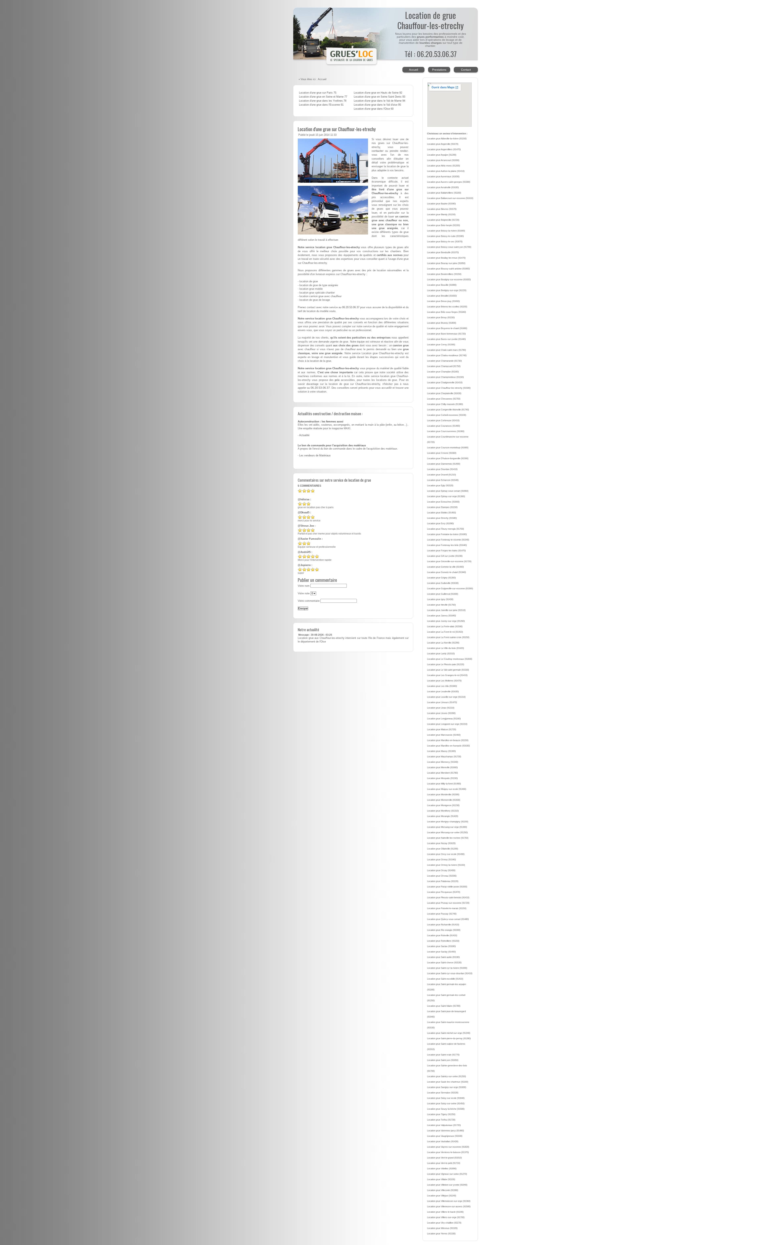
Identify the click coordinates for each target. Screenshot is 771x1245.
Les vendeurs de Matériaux (315, 455)
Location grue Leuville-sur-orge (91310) (446, 697)
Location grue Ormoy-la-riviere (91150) (446, 865)
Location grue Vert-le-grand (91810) (444, 1157)
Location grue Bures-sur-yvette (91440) (446, 339)
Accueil (413, 69)
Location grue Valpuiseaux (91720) (444, 1125)
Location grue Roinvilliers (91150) (443, 941)
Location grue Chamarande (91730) (444, 361)
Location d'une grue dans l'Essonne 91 (321, 104)
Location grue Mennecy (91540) (442, 762)
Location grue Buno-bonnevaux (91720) (446, 333)
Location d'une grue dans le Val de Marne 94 (379, 100)
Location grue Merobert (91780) (442, 773)
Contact (466, 69)
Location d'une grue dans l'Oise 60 (374, 108)
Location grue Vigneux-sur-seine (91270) (447, 1174)
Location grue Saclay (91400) (441, 951)
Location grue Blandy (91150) (441, 214)
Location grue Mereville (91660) (442, 767)
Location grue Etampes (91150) (442, 507)
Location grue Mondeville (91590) (443, 794)
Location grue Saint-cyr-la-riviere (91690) (447, 968)
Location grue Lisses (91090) (441, 713)
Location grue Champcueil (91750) (444, 366)
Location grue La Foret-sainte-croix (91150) (448, 637)
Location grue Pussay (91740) (442, 914)
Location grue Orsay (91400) (441, 870)
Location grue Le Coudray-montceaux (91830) (449, 659)
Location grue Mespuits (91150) (442, 778)
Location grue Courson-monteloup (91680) (447, 447)
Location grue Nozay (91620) (441, 843)
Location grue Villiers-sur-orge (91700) (446, 1217)
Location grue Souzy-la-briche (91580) (446, 1109)
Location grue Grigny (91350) (441, 577)
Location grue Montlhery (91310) (443, 811)
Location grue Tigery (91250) (441, 1114)
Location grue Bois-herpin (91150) (443, 225)
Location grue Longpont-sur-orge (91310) (447, 724)
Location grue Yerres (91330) (441, 1233)
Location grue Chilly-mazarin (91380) (445, 404)
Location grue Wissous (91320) (442, 1228)
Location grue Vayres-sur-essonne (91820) (448, 1147)
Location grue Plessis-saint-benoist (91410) (448, 897)
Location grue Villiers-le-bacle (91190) (445, 1212)
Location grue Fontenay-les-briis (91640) (447, 545)
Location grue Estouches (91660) (443, 502)
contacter (377, 150)
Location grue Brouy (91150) (441, 317)
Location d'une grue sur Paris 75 (317, 92)
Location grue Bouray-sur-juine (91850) (446, 263)
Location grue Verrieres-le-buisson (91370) (448, 1152)
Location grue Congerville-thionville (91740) (448, 409)
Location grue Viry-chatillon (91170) (444, 1223)
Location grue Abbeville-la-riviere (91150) (447, 138)
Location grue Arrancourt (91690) (443, 160)
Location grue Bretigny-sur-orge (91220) (446, 290)
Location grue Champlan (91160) (443, 371)
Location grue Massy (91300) (441, 751)
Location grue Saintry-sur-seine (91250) (446, 1076)
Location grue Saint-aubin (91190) (443, 957)
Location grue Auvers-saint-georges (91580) (448, 182)
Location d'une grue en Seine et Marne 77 (323, 96)
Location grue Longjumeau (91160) (444, 718)
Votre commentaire (309, 601)
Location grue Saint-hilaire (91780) (443, 1006)
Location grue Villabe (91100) (441, 1179)
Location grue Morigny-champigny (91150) (447, 821)
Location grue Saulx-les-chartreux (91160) (447, 1082)
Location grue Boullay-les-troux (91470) (446, 258)
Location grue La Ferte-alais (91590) (445, 626)
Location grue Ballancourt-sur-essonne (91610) (450, 198)
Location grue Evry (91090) (440, 523)
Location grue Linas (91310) (440, 708)
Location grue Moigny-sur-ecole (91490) (446, 789)
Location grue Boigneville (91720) (443, 220)
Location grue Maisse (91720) (441, 729)
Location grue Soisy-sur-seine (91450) (446, 1103)
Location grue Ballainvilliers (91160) (444, 193)
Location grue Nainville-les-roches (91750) (447, 838)
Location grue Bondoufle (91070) (443, 252)
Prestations (439, 69)
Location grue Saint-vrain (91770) (443, 1054)
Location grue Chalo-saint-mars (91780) (446, 350)
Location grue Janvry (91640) (441, 615)
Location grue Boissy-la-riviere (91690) (446, 230)
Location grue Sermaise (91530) (442, 1092)
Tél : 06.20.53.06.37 (431, 53)
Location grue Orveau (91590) (442, 876)
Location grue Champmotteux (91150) (445, 377)
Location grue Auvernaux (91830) (443, 176)
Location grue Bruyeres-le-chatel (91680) (447, 328)
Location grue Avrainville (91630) (443, 187)
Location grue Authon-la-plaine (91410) (446, 171)
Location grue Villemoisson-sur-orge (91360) (448, 1201)
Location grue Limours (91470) (442, 702)
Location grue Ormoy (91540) (441, 859)
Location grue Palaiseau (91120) (442, 881)
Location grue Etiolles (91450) (441, 512)
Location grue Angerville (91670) (442, 144)
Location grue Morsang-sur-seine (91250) (447, 832)
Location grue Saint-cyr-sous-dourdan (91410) (449, 973)
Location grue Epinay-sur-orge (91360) (446, 496)
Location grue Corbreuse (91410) (443, 420)
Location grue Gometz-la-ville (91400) (445, 567)
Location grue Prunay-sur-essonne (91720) (448, 903)
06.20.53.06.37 (350, 307)
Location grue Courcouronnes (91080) (445, 431)
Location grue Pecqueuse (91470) (443, 892)
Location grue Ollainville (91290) (442, 848)
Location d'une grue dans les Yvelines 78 (322, 100)
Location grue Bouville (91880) (442, 285)
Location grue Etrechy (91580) (442, 518)
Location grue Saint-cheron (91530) (444, 962)
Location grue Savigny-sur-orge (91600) (446, 1087)
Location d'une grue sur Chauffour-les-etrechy (337, 129)
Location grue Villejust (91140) (441, 1195)
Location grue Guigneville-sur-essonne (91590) (450, 588)
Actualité (304, 435)
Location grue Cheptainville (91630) (444, 393)
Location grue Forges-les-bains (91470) (446, 550)
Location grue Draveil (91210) (441, 474)
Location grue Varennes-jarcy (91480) (445, 1130)
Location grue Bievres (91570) (442, 209)
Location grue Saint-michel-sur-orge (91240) (448, 1033)
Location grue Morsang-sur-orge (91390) (447, 827)
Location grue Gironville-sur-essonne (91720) (449, 561)
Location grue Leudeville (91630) (443, 691)
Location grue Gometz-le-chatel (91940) (446, 572)
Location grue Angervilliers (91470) (444, 149)
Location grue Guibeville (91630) (443, 583)
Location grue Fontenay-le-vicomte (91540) (448, 539)
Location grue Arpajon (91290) (441, 155)
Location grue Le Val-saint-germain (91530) (448, 670)
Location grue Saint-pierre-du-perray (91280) (449, 1038)
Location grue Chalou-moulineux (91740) (447, 355)
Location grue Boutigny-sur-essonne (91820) (449, 279)
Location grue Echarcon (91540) (443, 480)
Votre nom (304, 585)
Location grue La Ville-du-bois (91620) (445, 648)
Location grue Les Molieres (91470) (444, 680)
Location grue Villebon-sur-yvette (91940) (447, 1185)
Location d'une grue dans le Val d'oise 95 (377, 104)
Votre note (304, 593)
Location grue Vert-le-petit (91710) (443, 1163)
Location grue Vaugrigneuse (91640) (444, 1136)
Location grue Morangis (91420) (442, 816)
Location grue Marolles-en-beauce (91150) (447, 740)
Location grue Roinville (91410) (442, 935)
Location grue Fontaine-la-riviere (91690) (447, 534)
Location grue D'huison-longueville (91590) (447, 458)
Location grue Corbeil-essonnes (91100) (446, 415)
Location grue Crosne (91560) (441, 453)
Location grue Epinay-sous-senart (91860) (447, 491)
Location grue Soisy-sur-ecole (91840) (446, 1098)
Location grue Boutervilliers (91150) (444, 274)
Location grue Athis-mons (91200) (443, 165)
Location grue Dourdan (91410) (442, 469)
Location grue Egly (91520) (440, 485)
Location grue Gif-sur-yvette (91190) (445, 556)
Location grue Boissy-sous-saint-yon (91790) (449, 247)
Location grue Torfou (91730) (441, 1120)
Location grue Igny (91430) (440, 599)
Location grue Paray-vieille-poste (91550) (447, 886)
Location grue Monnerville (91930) (443, 800)
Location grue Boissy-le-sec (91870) (445, 241)
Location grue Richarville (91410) (443, 924)
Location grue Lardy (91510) (441, 653)
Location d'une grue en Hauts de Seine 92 (378, 92)
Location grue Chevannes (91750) (443, 399)
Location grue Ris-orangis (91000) (443, 930)
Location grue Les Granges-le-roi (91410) (447, 675)
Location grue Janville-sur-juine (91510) (446, 610)
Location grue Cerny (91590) (441, 344)
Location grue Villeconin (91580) (442, 1190)
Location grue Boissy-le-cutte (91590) (445, 236)
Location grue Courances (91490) (443, 426)
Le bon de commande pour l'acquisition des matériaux (332, 445)
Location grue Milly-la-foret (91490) (444, 783)
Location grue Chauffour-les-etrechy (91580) (449, 388)
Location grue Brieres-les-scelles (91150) (447, 306)
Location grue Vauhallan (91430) (442, 1141)
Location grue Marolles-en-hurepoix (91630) (448, 745)
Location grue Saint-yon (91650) (442, 1060)
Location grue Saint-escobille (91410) (445, 979)
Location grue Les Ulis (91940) (442, 686)
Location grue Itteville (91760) (441, 605)
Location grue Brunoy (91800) (441, 323)
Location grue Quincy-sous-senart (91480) (448, 919)
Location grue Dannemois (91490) (443, 464)
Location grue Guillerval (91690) (442, 594)
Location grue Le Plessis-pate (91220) (445, 664)
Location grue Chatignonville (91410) (445, 382)
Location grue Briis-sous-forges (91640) (446, 312)
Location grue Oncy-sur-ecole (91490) (446, 854)
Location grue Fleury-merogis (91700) (445, 529)
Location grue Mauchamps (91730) (444, 756)
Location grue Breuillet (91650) (442, 296)
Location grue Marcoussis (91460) (444, 735)
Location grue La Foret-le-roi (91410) (445, 632)
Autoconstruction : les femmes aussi (320, 421)
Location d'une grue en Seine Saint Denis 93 (379, 96)
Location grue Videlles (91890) (442, 1168)
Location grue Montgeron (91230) (443, 805)
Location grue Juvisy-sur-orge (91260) (446, 621)
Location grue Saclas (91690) (441, 946)
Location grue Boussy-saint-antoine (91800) (448, 268)
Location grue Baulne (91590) (441, 203)
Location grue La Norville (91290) (443, 642)
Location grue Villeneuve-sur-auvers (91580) (449, 1206)
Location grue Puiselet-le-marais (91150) (446, 908)
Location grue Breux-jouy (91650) (443, 301)
